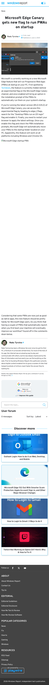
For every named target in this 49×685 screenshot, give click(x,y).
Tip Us (3, 590)
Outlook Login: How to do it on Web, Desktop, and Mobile (24, 458)
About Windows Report (10, 581)
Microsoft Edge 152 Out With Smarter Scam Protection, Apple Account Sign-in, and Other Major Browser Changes (24, 490)
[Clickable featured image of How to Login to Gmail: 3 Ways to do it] (24, 509)
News (3, 11)
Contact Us (5, 586)
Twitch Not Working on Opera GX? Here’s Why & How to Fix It (25, 551)
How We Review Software (11, 615)
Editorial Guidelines (9, 601)
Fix (2, 631)
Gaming (4, 640)
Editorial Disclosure (9, 606)
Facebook (13, 568)
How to (4, 635)
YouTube (25, 568)
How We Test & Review (10, 610)
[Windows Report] (17, 3)
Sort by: (30, 416)
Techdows (5, 88)
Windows (5, 644)
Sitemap (4, 660)
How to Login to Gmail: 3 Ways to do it (24, 521)
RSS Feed (5, 655)
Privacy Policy (7, 664)
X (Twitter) (19, 568)
